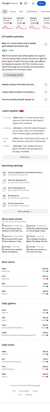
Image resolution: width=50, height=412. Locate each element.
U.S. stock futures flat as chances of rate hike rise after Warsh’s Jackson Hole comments (28, 120)
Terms (20, 395)
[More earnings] (25, 211)
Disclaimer (28, 395)
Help (13, 391)
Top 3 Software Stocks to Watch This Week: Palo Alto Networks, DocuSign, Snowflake (27, 149)
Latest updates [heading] (12, 110)
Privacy (35, 391)
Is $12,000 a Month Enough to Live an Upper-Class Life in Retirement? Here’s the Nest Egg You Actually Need (29, 131)
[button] (33, 3)
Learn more (36, 385)
